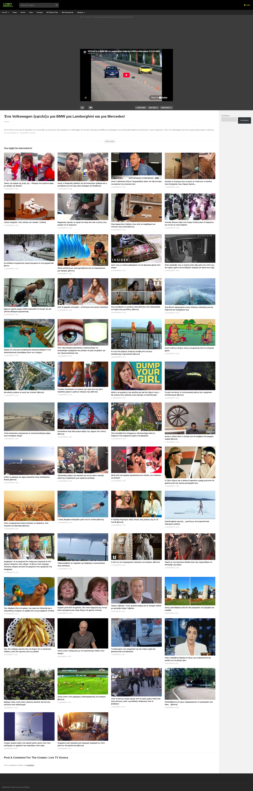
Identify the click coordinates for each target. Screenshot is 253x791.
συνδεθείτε (30, 765)
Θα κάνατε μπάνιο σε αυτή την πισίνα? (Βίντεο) (24, 392)
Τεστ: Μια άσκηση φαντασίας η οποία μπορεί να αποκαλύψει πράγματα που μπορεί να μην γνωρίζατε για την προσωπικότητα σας (81, 350)
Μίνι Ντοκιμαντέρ (67, 12)
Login (248, 5)
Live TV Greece (58, 757)
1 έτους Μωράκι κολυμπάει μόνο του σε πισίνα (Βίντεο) (81, 520)
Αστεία (23, 12)
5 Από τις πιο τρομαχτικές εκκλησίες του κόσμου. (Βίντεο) (135, 562)
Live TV (4, 12)
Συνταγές (40, 12)
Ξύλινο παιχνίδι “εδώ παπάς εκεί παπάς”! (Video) (25, 222)
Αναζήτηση (225, 116)
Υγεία (31, 12)
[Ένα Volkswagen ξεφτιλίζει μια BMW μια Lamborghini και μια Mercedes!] (29, 167)
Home (15, 12)
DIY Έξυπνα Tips (52, 12)
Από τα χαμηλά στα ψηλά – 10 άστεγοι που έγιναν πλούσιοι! (83, 307)
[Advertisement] (126, 34)
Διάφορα (80, 12)
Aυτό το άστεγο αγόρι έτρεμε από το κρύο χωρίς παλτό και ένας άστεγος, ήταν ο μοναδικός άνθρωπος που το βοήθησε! (135, 701)
